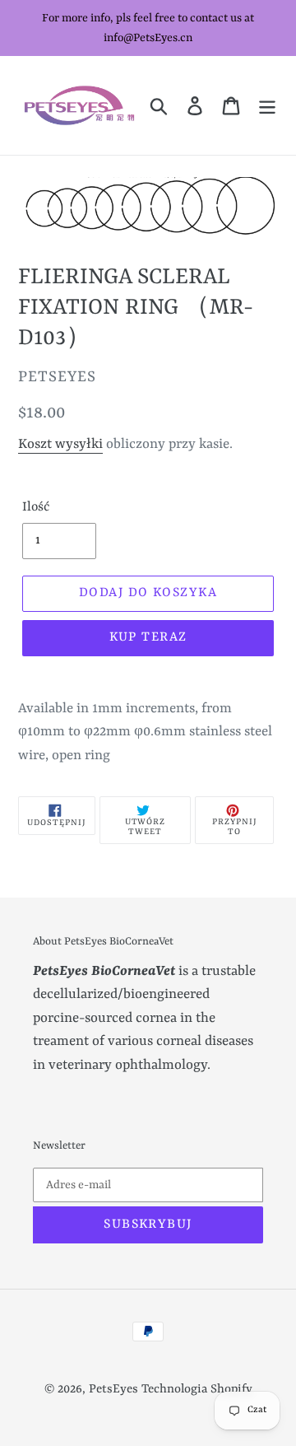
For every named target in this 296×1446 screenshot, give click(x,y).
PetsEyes (113, 1390)
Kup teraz (148, 637)
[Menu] (267, 105)
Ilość (35, 507)
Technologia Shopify (196, 1390)
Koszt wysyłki (60, 444)
